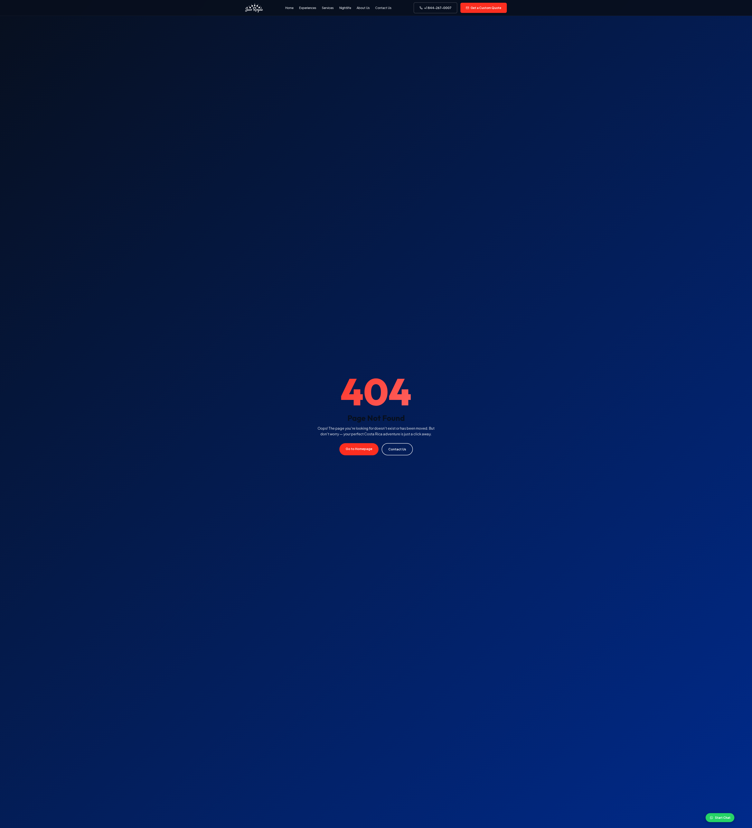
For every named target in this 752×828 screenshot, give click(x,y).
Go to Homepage (359, 449)
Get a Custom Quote (486, 8)
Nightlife (345, 8)
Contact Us (383, 8)
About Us (363, 8)
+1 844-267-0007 (437, 8)
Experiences (307, 8)
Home (289, 8)
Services (328, 8)
